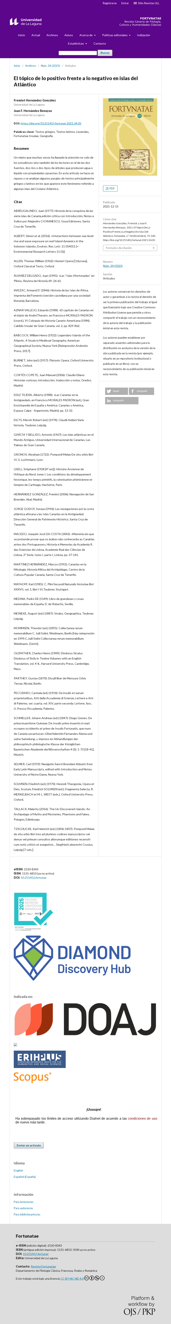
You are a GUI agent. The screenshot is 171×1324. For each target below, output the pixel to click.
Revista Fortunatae (43, 1266)
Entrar (125, 3)
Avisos (68, 35)
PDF (112, 188)
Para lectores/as (23, 1202)
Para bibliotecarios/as (27, 1214)
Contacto (99, 43)
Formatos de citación (119, 248)
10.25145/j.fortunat (34, 877)
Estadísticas (76, 43)
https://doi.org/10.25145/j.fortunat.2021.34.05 (51, 123)
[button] (116, 391)
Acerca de (86, 35)
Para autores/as (23, 1208)
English (18, 1170)
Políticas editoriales (115, 35)
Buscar (105, 52)
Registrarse (110, 3)
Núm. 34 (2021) (50, 65)
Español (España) (25, 1176)
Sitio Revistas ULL (148, 3)
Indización (143, 35)
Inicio (21, 35)
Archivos (52, 35)
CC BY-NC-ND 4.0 (72, 1278)
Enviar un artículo (29, 1145)
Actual (35, 35)
